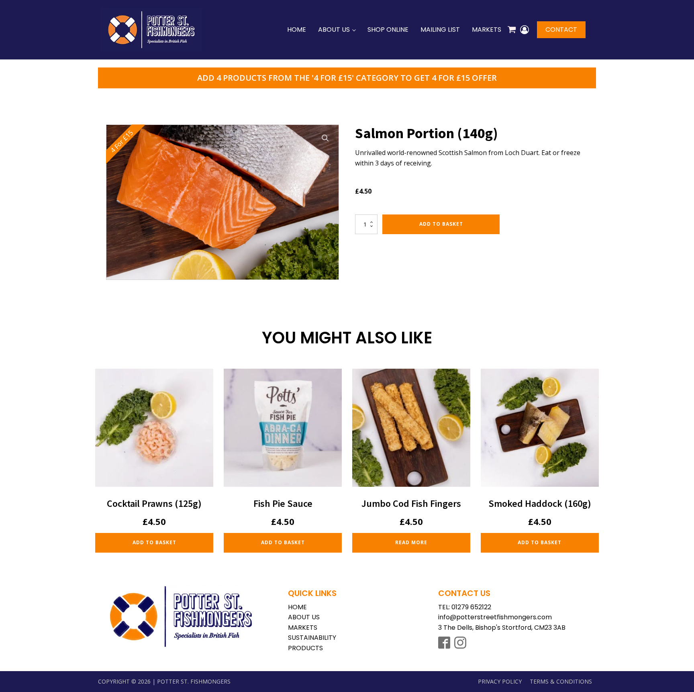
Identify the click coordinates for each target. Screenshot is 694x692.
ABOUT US (304, 617)
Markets (486, 29)
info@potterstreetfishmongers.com (495, 617)
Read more (411, 542)
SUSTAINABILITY (312, 637)
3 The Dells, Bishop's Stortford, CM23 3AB (501, 627)
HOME (297, 607)
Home (296, 29)
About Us (334, 29)
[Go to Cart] (511, 31)
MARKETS (302, 627)
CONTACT (561, 29)
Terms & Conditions (561, 681)
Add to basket (441, 223)
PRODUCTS (305, 648)
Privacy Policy (500, 681)
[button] (325, 138)
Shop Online (387, 29)
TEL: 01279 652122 (464, 607)
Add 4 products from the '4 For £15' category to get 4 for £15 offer (347, 77)
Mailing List (440, 29)
